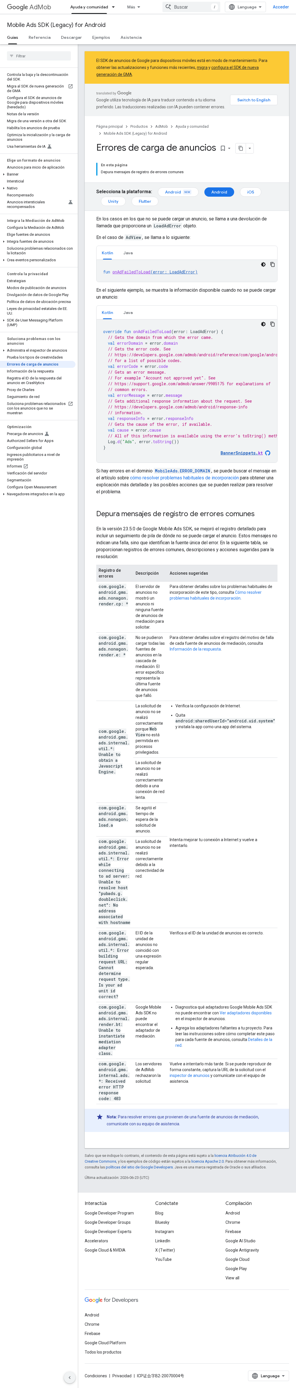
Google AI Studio (240, 1241)
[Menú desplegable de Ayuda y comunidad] (115, 7)
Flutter (145, 201)
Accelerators (96, 1241)
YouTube (163, 1259)
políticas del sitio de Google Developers (139, 1167)
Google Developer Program (109, 1213)
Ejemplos (101, 37)
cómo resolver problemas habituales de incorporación (184, 478)
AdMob (40, 7)
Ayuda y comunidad (89, 7)
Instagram (164, 1231)
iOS (250, 192)
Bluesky (162, 1222)
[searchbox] (39, 56)
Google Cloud (237, 1259)
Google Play (236, 1268)
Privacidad (122, 1376)
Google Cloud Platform (105, 1342)
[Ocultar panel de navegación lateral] (69, 1377)
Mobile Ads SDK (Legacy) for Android (56, 25)
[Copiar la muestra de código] (272, 264)
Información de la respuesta (195, 649)
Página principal (109, 126)
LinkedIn (162, 1241)
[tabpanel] (187, 271)
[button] (37, 174)
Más (131, 7)
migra (202, 67)
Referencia (40, 37)
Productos (139, 126)
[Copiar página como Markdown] (241, 148)
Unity (113, 201)
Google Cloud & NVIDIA (105, 1250)
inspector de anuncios (190, 1075)
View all (232, 1278)
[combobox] (191, 7)
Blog (159, 1213)
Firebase (233, 1231)
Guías (12, 37)
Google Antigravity (242, 1250)
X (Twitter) (165, 1250)
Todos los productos (103, 1352)
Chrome (232, 1222)
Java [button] (128, 252)
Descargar (71, 37)
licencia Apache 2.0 (207, 1161)
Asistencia (131, 37)
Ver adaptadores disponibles (246, 1013)
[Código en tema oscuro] (263, 264)
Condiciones (96, 1376)
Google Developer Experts (108, 1231)
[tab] (107, 253)
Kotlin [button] (107, 252)
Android (173, 192)
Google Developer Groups (108, 1222)
